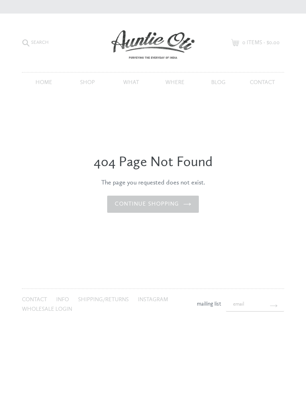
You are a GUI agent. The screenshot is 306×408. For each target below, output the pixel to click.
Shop (87, 82)
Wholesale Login (47, 309)
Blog (218, 82)
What (131, 82)
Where (174, 82)
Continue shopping (147, 204)
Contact (262, 82)
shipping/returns (104, 299)
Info (63, 299)
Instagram (153, 299)
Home (43, 82)
